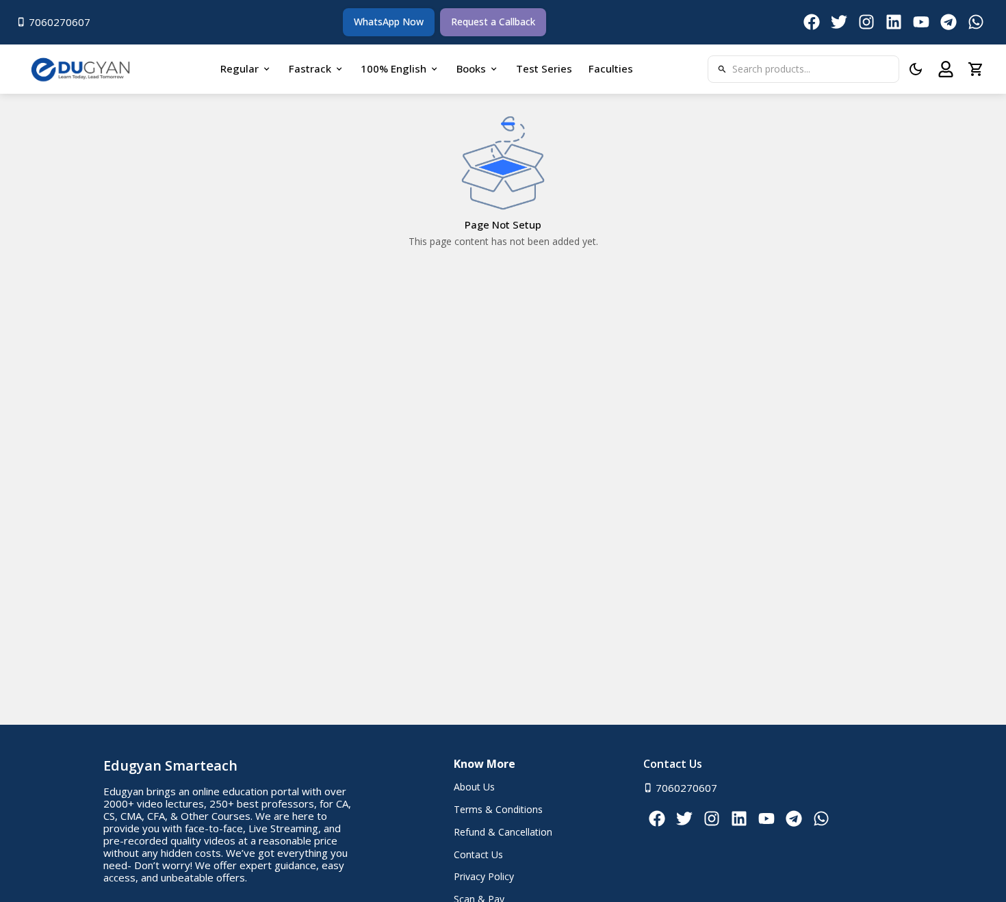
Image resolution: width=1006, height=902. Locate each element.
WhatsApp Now (389, 21)
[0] (976, 69)
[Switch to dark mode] (915, 69)
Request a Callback (493, 21)
